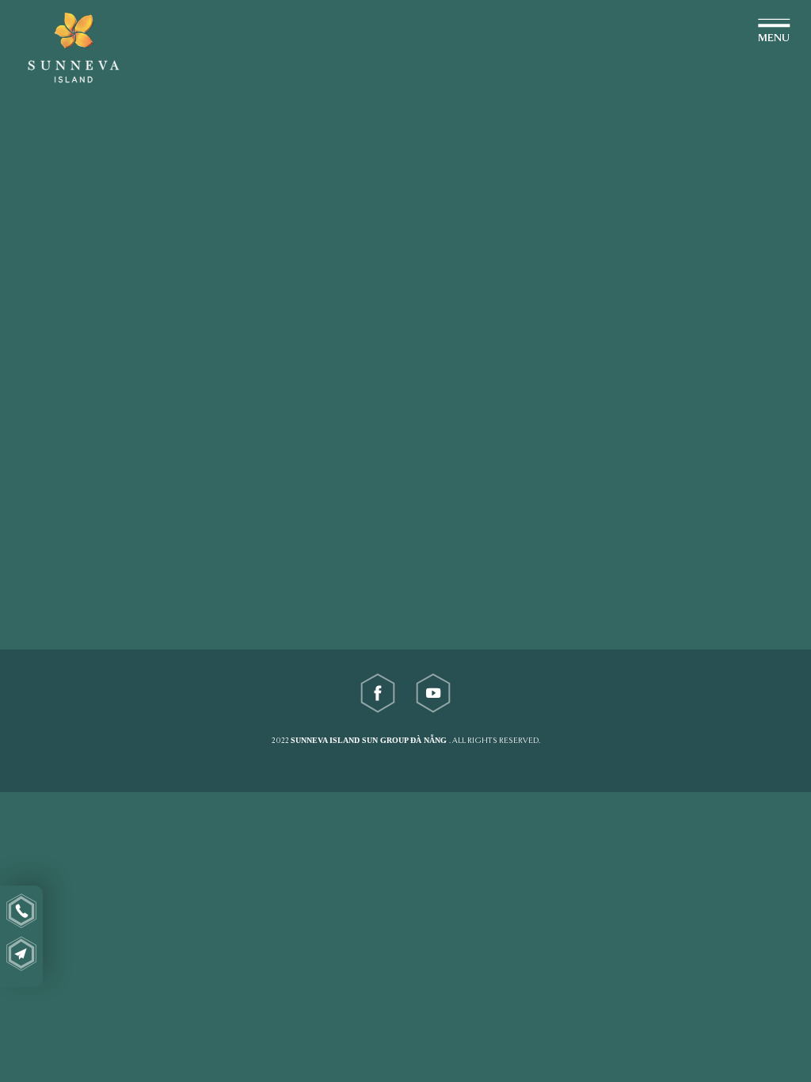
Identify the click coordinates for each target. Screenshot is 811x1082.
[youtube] (433, 693)
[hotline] (21, 910)
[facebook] (378, 693)
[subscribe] (21, 953)
